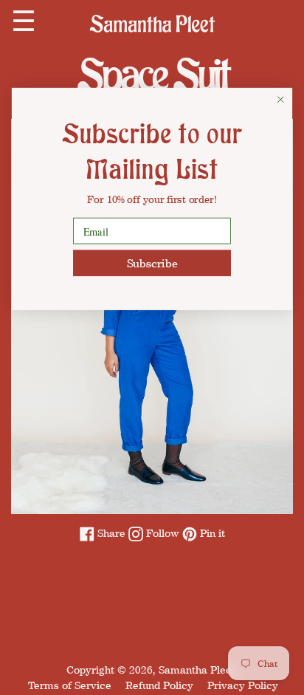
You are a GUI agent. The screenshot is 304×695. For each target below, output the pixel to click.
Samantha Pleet (197, 669)
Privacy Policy (242, 685)
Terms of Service (69, 685)
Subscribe (152, 263)
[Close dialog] (281, 99)
